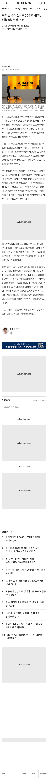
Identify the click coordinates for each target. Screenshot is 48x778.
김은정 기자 (6, 66)
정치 (14, 773)
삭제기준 (43, 401)
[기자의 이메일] (11, 333)
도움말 (35, 401)
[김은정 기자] (5, 330)
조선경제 (43, 773)
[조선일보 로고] (24, 3)
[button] (2, 3)
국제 (24, 773)
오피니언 (5, 773)
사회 (33, 773)
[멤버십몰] (24, 345)
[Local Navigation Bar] (2, 3)
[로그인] (45, 3)
